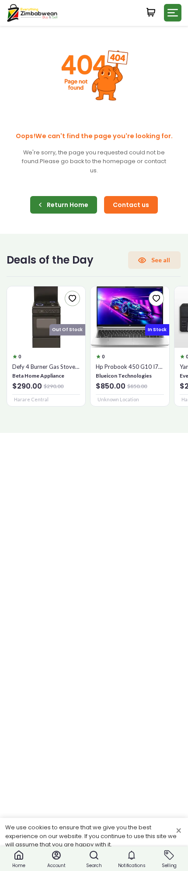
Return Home (67, 204)
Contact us (131, 204)
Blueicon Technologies (124, 375)
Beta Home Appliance (38, 375)
